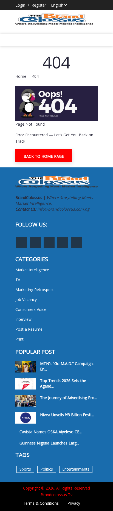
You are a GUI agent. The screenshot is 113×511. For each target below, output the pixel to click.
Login (20, 5)
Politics (46, 469)
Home (20, 76)
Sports (25, 469)
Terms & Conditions (41, 503)
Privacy (73, 503)
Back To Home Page (44, 156)
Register (39, 5)
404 (35, 76)
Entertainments (75, 469)
